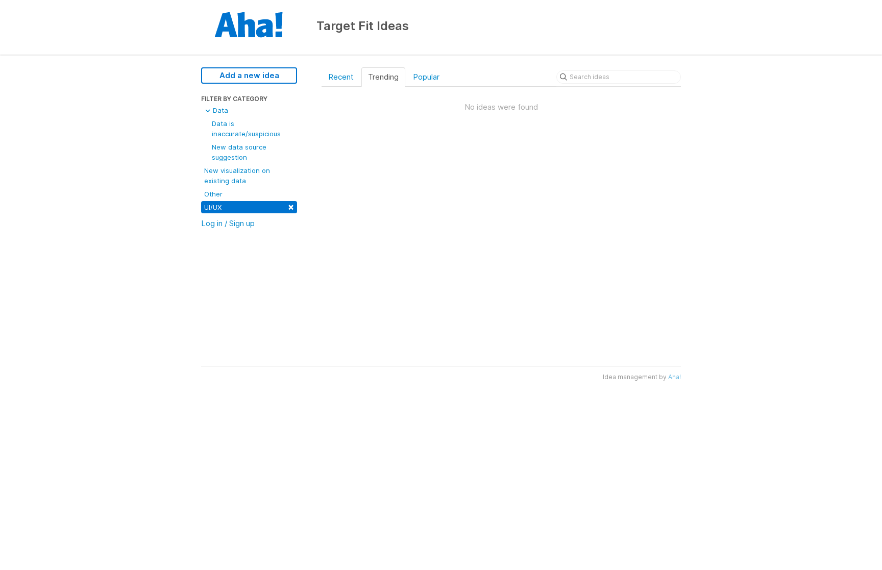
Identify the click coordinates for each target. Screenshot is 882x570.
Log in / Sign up (228, 223)
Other (213, 194)
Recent (341, 77)
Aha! (674, 377)
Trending (383, 77)
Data (219, 110)
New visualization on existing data (237, 175)
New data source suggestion (239, 152)
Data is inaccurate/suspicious (246, 128)
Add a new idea (249, 75)
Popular (426, 77)
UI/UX (249, 206)
